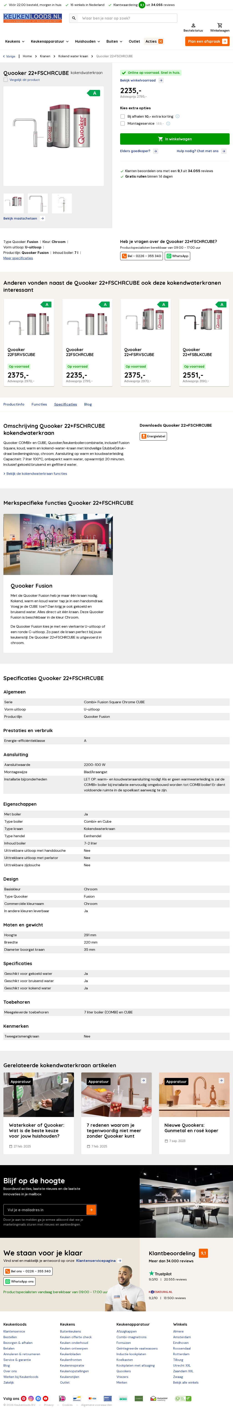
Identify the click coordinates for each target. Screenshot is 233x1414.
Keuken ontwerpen (74, 1348)
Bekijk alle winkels (186, 1382)
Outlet (134, 41)
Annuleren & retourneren (21, 1354)
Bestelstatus (193, 30)
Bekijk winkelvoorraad (138, 80)
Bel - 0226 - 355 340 (144, 256)
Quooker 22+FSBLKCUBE (197, 352)
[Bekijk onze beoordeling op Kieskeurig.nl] (187, 1292)
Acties (151, 41)
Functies (39, 404)
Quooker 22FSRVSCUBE (21, 352)
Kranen (45, 56)
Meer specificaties (18, 258)
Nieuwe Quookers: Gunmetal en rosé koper (191, 1127)
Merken (121, 1382)
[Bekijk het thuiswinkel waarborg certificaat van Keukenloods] (159, 1398)
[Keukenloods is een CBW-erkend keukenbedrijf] (183, 1398)
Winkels (180, 1324)
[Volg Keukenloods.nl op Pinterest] (23, 1398)
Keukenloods (14, 1324)
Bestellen (10, 1337)
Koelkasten (124, 1360)
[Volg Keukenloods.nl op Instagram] (31, 1398)
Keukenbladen (70, 1354)
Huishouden (85, 41)
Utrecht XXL (182, 1365)
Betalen (9, 1348)
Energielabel (156, 436)
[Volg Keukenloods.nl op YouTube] (45, 1398)
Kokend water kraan (73, 56)
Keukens (12, 41)
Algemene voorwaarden (96, 1405)
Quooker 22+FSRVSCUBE (139, 352)
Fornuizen (123, 1343)
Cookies (67, 1405)
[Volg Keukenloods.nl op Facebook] (38, 1398)
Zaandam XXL (183, 1371)
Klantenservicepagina (96, 1260)
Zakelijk (8, 1382)
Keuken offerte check (76, 1337)
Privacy (49, 1405)
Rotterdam (181, 1354)
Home (27, 56)
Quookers (123, 1371)
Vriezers (122, 1377)
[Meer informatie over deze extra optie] (177, 116)
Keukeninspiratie (72, 1365)
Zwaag (178, 1377)
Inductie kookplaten (131, 1354)
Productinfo (13, 404)
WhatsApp (180, 256)
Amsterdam (182, 1337)
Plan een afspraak (204, 41)
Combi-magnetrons (131, 1337)
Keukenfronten (71, 1360)
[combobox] (123, 18)
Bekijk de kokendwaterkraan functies (37, 473)
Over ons (10, 1371)
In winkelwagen (178, 139)
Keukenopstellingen (74, 1371)
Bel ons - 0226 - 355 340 (31, 1271)
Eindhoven (181, 1343)
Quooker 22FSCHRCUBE (80, 352)
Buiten (112, 41)
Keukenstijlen (69, 1377)
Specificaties (65, 404)
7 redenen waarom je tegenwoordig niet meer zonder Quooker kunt (114, 1130)
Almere (178, 1331)
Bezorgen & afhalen (18, 1343)
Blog (88, 404)
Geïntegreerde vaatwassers (137, 1348)
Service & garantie (17, 1360)
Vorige (10, 56)
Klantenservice (14, 1331)
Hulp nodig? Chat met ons (197, 151)
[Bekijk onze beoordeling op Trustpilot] (187, 1273)
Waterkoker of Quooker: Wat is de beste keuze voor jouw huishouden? (36, 1130)
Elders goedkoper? (135, 151)
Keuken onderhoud (74, 1343)
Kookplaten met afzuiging (135, 1365)
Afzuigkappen (126, 1331)
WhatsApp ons (22, 1281)
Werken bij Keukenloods (20, 1377)
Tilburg (178, 1360)
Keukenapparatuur (47, 41)
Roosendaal (182, 1348)
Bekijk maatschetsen (20, 218)
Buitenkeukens (70, 1331)
